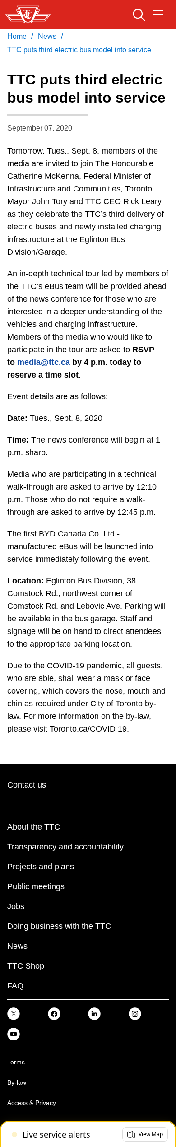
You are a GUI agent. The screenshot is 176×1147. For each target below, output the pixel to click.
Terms (16, 1062)
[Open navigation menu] (158, 15)
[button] (145, 1134)
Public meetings (36, 886)
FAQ (15, 985)
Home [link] (17, 36)
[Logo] (28, 14)
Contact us (26, 784)
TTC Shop (25, 965)
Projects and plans (40, 866)
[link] (13, 1013)
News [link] (47, 36)
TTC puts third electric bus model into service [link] (79, 50)
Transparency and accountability (65, 846)
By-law (16, 1082)
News (17, 946)
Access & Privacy (31, 1102)
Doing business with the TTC (59, 926)
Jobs (15, 906)
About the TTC (33, 826)
